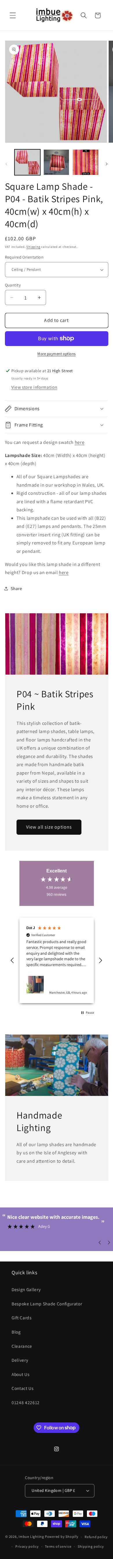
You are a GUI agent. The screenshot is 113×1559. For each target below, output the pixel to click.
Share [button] (16, 588)
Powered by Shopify (62, 1537)
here (80, 442)
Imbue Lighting (31, 1537)
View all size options (49, 827)
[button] (13, 15)
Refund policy (96, 1537)
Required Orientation (24, 257)
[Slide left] (6, 163)
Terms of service (58, 1546)
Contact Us (23, 1388)
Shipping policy (91, 1546)
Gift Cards (22, 1317)
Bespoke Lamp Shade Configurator (47, 1304)
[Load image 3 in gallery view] (85, 162)
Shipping (33, 247)
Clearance (22, 1346)
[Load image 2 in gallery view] (56, 162)
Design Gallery (26, 1289)
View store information (34, 387)
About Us (20, 1374)
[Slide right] (106, 163)
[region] (56, 960)
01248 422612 (26, 1402)
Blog (16, 1332)
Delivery (20, 1360)
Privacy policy (27, 1546)
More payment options (56, 353)
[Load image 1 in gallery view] (27, 162)
